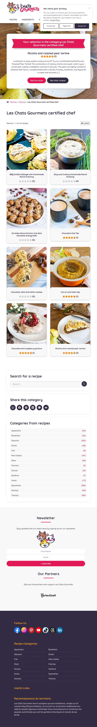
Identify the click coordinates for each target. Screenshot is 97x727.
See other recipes (58, 80)
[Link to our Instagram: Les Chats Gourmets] (24, 630)
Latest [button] (86, 123)
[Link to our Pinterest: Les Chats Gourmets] (31, 630)
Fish (13, 450)
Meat (13, 460)
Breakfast (15, 435)
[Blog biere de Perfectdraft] (48, 596)
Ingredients (28, 19)
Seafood (15, 475)
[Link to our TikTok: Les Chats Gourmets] (45, 630)
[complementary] (66, 18)
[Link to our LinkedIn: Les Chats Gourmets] (60, 630)
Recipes (13, 19)
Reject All (66, 26)
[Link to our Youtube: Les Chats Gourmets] (38, 630)
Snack (14, 480)
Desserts (15, 440)
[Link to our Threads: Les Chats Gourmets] (53, 630)
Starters (14, 490)
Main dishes (16, 455)
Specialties (16, 485)
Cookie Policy (55, 20)
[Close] (89, 8)
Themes (13, 102)
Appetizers (16, 430)
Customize (51, 26)
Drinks (14, 445)
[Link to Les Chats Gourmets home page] (23, 8)
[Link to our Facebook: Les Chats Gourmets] (17, 630)
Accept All (82, 26)
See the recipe (36, 80)
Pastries (15, 465)
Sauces (14, 470)
